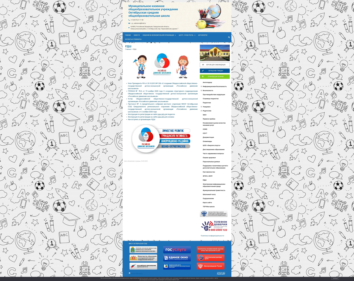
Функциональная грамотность (214, 190)
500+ (205, 115)
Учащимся (206, 107)
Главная (128, 35)
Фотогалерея (202, 35)
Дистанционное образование (214, 149)
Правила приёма (209, 119)
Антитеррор (207, 82)
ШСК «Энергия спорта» (211, 145)
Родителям (207, 111)
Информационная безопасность (215, 86)
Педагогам (207, 103)
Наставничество (209, 172)
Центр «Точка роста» (186, 35)
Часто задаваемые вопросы (213, 153)
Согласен (335, 278)
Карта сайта (207, 202)
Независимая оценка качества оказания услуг (214, 124)
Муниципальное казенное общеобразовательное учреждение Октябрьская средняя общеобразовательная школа (153, 11)
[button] (228, 37)
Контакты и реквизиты (133, 39)
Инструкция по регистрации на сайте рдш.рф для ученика (151, 117)
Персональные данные (211, 162)
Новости (137, 35)
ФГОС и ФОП (207, 176)
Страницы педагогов (210, 99)
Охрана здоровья (209, 157)
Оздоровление (208, 198)
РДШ (204, 180)
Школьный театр (209, 194)
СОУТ (205, 133)
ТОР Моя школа (209, 206)
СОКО (205, 129)
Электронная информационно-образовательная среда (214, 185)
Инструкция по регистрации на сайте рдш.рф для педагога (151, 114)
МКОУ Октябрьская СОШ (138, 244)
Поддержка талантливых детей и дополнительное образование (215, 167)
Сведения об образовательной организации (158, 35)
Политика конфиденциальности (212, 236)
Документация (208, 137)
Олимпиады (207, 141)
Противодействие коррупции (214, 94)
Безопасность (208, 90)
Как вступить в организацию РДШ (141, 119)
